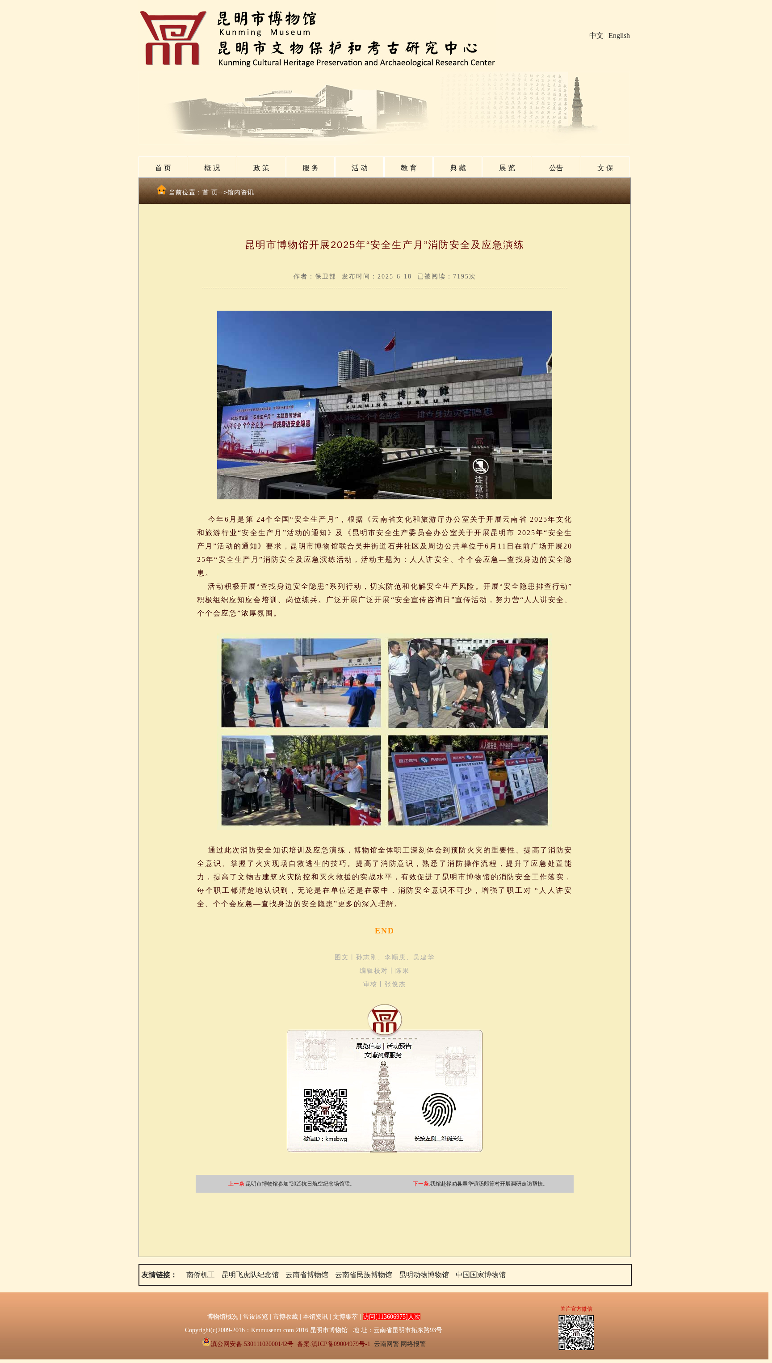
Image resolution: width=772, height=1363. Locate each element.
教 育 (409, 168)
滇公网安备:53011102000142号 (252, 1344)
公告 (556, 168)
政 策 (261, 168)
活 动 (360, 168)
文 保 (605, 168)
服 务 (310, 168)
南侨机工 (200, 1275)
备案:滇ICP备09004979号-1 (333, 1344)
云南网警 (386, 1344)
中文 (596, 35)
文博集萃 (345, 1316)
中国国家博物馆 (481, 1275)
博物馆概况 (222, 1316)
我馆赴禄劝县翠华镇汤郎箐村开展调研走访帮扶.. (487, 1184)
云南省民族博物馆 (363, 1275)
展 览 (507, 168)
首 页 (163, 168)
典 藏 (458, 168)
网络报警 (413, 1344)
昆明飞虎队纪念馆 (250, 1275)
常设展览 (255, 1316)
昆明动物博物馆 (424, 1275)
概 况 (212, 168)
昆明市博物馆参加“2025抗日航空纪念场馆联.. (299, 1184)
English (619, 35)
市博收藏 (285, 1316)
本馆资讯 (315, 1316)
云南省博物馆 (306, 1275)
